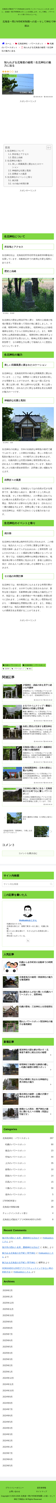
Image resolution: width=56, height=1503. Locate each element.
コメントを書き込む (28, 853)
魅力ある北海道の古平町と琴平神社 (18, 1253)
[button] (51, 884)
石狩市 (7, 669)
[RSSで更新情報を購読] (28, 940)
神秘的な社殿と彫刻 (21, 170)
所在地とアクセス (20, 154)
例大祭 (15, 180)
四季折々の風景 (19, 174)
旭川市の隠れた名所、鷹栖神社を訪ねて (21, 1238)
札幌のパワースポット (13, 665)
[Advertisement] (28, 121)
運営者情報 (41, 1488)
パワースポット (19, 669)
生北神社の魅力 (14, 161)
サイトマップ (41, 1491)
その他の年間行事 (20, 184)
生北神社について (15, 151)
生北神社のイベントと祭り (19, 177)
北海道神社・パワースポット (35, 665)
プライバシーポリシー (14, 1488)
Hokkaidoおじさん (28, 920)
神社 (30, 669)
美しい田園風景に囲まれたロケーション (27, 165)
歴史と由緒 (17, 157)
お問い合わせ (14, 1491)
